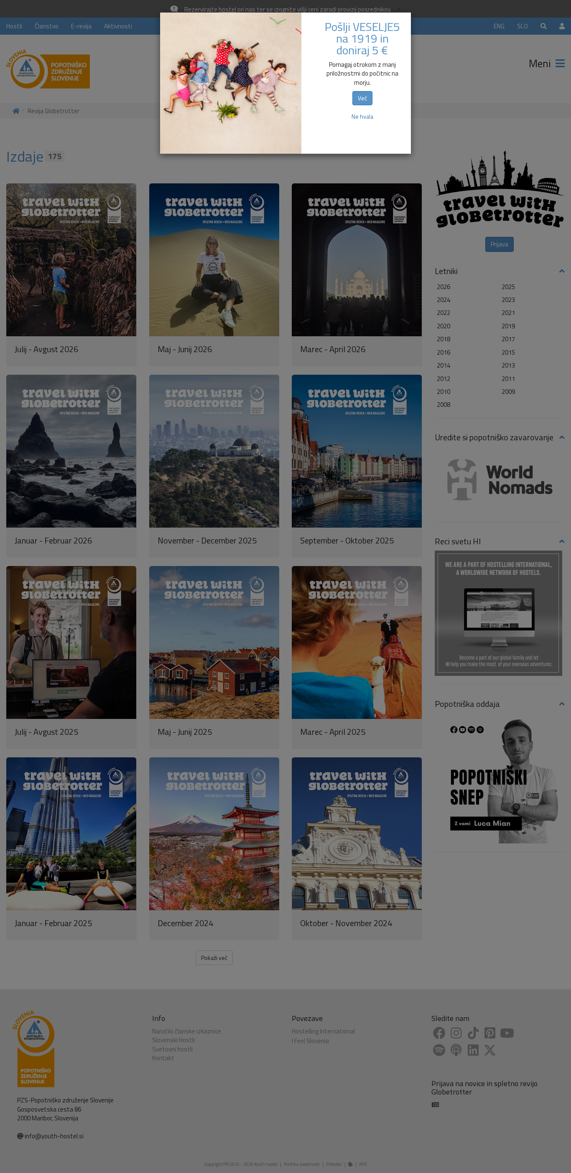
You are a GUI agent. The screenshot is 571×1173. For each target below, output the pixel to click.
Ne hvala (362, 116)
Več (362, 98)
